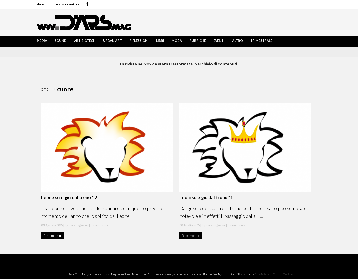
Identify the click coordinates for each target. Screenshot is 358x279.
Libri (160, 41)
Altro (237, 41)
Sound (60, 41)
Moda (177, 41)
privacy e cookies (66, 4)
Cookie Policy (262, 274)
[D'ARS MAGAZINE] (83, 22)
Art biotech (84, 41)
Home (43, 89)
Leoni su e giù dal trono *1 (206, 197)
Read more (51, 236)
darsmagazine (79, 225)
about (41, 4)
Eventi (219, 41)
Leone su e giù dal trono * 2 (69, 197)
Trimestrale (261, 41)
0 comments (99, 225)
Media (42, 41)
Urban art (112, 41)
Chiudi (277, 274)
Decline (288, 274)
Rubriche (197, 41)
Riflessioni (139, 41)
